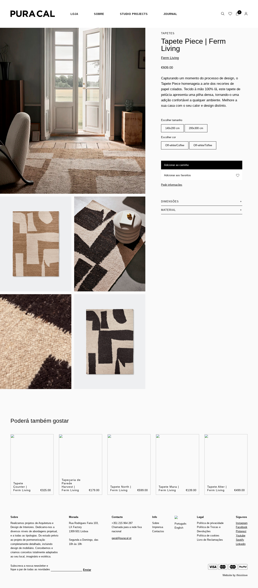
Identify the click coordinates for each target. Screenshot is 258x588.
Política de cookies (208, 535)
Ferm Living (170, 58)
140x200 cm (172, 128)
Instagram (242, 523)
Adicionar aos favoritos (177, 175)
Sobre (99, 14)
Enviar (87, 569)
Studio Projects (134, 14)
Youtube (240, 535)
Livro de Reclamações (210, 539)
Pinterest (241, 531)
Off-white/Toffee (203, 145)
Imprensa (157, 527)
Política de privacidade (210, 523)
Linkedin (241, 544)
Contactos (158, 531)
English (179, 527)
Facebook (241, 527)
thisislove (242, 575)
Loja (74, 14)
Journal (170, 14)
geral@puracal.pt (121, 538)
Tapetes (168, 33)
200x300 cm (196, 128)
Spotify (240, 539)
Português (180, 523)
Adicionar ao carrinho (176, 165)
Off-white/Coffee (174, 145)
